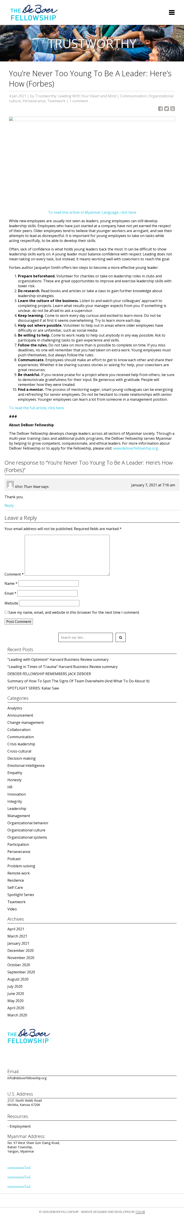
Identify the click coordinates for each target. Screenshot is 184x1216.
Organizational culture (26, 830)
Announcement (20, 715)
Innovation (16, 794)
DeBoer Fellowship (33, 12)
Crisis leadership (21, 744)
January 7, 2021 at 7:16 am (153, 485)
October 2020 (18, 964)
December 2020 (20, 950)
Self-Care (15, 887)
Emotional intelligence (26, 765)
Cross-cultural (19, 751)
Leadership (16, 808)
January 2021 (18, 943)
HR (9, 787)
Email (10, 593)
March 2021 (17, 936)
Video (12, 909)
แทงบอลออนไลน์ (19, 1168)
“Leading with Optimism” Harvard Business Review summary (58, 659)
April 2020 (15, 1007)
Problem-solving (21, 866)
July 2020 (14, 986)
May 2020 (15, 1000)
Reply (9, 505)
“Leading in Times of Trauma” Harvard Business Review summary (62, 666)
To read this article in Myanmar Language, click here (92, 212)
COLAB (140, 1212)
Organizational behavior (27, 822)
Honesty (14, 779)
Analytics (14, 708)
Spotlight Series (20, 894)
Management (18, 815)
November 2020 (20, 957)
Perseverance (34, 100)
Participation (18, 844)
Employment (20, 1126)
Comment (14, 574)
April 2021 (15, 929)
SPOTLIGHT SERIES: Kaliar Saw (33, 688)
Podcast (14, 858)
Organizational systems (27, 837)
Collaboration (19, 729)
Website (11, 603)
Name (11, 583)
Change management (25, 722)
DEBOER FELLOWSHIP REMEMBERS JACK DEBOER (49, 673)
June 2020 (15, 993)
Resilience (15, 880)
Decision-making (21, 758)
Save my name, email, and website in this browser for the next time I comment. (74, 612)
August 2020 (17, 979)
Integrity (14, 801)
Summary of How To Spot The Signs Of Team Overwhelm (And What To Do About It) (78, 681)
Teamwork (56, 100)
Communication (133, 96)
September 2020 (21, 972)
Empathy (14, 772)
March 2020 (17, 1015)
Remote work (18, 873)
